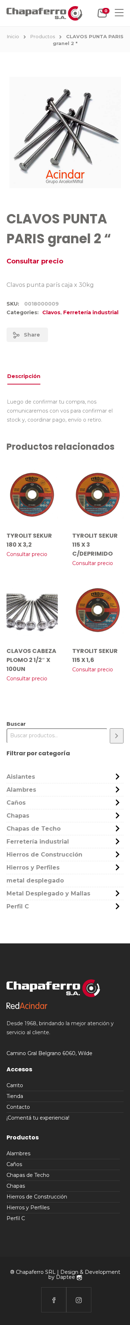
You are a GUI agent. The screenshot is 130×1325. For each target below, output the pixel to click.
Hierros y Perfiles (33, 867)
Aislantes (20, 776)
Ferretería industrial (90, 312)
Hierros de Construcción (44, 854)
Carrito (14, 1085)
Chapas (17, 815)
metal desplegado (35, 880)
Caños (16, 802)
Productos (42, 36)
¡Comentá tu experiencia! (37, 1117)
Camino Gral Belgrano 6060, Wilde (49, 1053)
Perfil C (17, 906)
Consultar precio (34, 261)
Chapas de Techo (33, 828)
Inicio (13, 36)
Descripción (23, 376)
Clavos (51, 312)
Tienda (14, 1096)
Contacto (18, 1107)
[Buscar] (117, 735)
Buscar (16, 723)
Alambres (21, 789)
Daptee (66, 1277)
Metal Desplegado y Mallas (48, 893)
